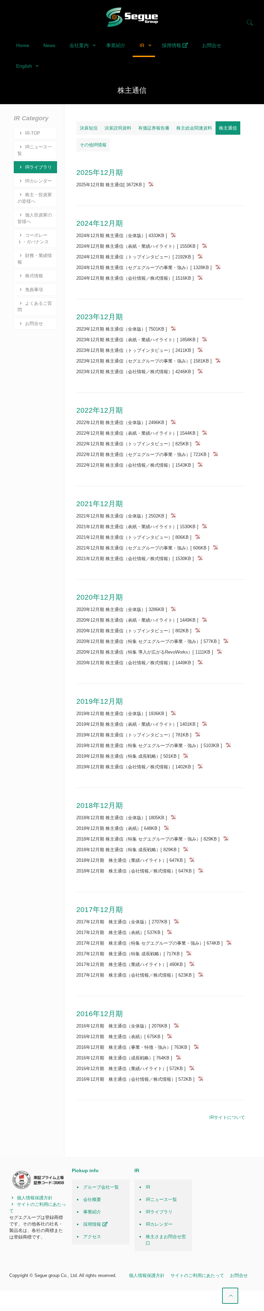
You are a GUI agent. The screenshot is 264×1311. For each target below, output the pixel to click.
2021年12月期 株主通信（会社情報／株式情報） (135, 558)
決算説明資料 (117, 128)
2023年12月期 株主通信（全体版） (121, 329)
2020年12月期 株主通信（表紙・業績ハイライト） (137, 620)
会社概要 (92, 1199)
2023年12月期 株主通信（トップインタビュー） (135, 350)
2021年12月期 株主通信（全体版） (121, 516)
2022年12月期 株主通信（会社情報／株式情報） (135, 465)
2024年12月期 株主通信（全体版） (121, 235)
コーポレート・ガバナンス (33, 238)
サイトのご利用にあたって (197, 1275)
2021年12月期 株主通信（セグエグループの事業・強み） (142, 548)
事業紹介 (92, 1211)
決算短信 (89, 128)
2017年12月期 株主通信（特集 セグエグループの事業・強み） (149, 943)
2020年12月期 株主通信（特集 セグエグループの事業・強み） (148, 641)
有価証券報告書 (153, 128)
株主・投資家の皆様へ (35, 198)
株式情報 (33, 275)
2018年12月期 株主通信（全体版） (121, 817)
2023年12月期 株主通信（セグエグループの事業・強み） (144, 361)
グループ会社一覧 (101, 1187)
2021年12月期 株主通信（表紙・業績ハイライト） (137, 526)
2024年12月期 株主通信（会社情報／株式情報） (135, 278)
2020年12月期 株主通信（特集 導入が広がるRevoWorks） (144, 652)
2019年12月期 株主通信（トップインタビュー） (133, 734)
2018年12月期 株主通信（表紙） (118, 828)
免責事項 (33, 289)
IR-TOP (32, 133)
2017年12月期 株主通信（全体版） (123, 921)
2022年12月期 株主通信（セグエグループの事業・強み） (142, 454)
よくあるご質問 (35, 306)
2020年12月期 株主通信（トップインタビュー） (133, 630)
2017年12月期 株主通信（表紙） (119, 932)
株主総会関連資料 (194, 128)
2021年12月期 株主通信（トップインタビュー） (133, 537)
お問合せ (33, 323)
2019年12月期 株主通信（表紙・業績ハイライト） (137, 724)
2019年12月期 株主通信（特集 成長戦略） (127, 756)
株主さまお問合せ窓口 (166, 1240)
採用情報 (92, 1224)
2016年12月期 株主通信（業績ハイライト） (131, 1068)
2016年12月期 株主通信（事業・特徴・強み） (133, 1047)
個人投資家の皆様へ (35, 218)
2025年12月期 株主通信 (110, 184)
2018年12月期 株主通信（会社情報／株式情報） (135, 871)
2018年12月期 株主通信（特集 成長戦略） (127, 849)
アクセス (92, 1236)
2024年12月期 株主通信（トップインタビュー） (135, 256)
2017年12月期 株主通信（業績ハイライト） (131, 964)
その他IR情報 (93, 144)
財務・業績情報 (35, 259)
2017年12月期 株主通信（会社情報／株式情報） (135, 975)
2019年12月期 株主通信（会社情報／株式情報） (135, 766)
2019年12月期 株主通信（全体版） (121, 713)
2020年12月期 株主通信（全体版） (121, 609)
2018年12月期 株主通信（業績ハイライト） (131, 860)
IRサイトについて (227, 1117)
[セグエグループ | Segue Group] (132, 17)
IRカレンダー (38, 181)
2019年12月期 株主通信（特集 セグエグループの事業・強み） (149, 745)
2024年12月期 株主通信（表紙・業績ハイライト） (137, 246)
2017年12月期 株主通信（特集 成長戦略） (129, 953)
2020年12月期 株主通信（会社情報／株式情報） (135, 662)
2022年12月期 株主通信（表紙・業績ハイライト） (137, 433)
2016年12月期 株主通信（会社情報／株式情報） (135, 1079)
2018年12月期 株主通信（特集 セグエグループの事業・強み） (148, 839)
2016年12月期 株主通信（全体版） (123, 1026)
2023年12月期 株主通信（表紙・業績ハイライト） (137, 339)
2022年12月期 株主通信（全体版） (121, 422)
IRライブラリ (38, 167)
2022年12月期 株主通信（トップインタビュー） (133, 443)
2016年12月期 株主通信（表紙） (119, 1036)
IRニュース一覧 (35, 150)
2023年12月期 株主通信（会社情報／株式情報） (135, 371)
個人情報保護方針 (34, 1197)
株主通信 (228, 128)
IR (148, 1187)
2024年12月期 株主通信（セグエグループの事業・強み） (144, 267)
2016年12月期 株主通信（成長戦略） (124, 1057)
